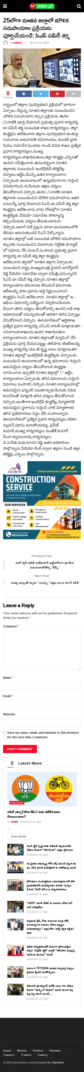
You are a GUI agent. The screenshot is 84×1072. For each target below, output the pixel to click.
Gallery (43, 1054)
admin (17, 42)
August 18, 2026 (38, 855)
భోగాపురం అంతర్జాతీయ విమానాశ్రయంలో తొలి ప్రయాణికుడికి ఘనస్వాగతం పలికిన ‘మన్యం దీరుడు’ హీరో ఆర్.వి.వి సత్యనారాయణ (51, 885)
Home (7, 1050)
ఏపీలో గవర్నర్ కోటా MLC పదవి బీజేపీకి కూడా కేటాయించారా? (33, 814)
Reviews (55, 1050)
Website (9, 714)
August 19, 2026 (31, 822)
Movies (22, 1050)
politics (17, 802)
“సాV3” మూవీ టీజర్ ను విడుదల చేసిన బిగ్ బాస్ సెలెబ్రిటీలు (49, 905)
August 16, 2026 (38, 938)
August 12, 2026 (38, 977)
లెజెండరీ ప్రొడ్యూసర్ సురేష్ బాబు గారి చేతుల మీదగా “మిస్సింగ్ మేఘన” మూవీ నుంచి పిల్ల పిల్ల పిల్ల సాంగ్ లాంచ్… (50, 989)
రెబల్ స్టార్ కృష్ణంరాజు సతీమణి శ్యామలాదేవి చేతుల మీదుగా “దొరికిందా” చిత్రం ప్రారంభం (50, 848)
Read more (19, 836)
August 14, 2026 (38, 959)
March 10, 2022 (39, 42)
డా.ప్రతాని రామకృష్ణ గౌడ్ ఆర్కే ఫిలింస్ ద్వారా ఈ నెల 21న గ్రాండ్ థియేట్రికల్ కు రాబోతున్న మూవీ (51, 865)
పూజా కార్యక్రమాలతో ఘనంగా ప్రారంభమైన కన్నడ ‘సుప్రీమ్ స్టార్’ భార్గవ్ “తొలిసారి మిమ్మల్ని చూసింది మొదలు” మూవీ (51, 950)
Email (8, 696)
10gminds (58, 1062)
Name (8, 677)
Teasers (8, 1054)
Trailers (26, 1054)
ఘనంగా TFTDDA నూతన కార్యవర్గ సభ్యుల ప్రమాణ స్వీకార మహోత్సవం (50, 970)
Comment (11, 626)
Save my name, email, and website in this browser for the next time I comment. (43, 735)
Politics (38, 1050)
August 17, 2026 (38, 912)
